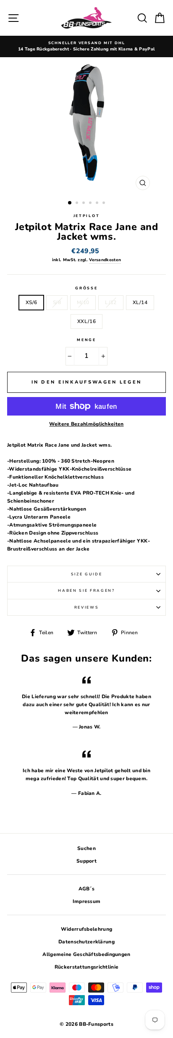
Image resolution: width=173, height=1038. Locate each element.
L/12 (110, 302)
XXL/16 (86, 321)
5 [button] (98, 203)
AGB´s (87, 888)
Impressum (87, 901)
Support (86, 861)
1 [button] (70, 203)
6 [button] (104, 203)
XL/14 (140, 302)
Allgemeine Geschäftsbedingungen (86, 954)
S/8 (57, 302)
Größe (86, 288)
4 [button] (91, 203)
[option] (86, 46)
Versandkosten (105, 260)
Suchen (86, 848)
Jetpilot (86, 215)
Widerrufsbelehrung (86, 929)
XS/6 (31, 302)
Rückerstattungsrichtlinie (86, 967)
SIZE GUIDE (86, 574)
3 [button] (84, 203)
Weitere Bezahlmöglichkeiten (86, 424)
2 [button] (78, 203)
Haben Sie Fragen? (86, 590)
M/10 (83, 302)
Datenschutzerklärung (86, 941)
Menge (86, 339)
